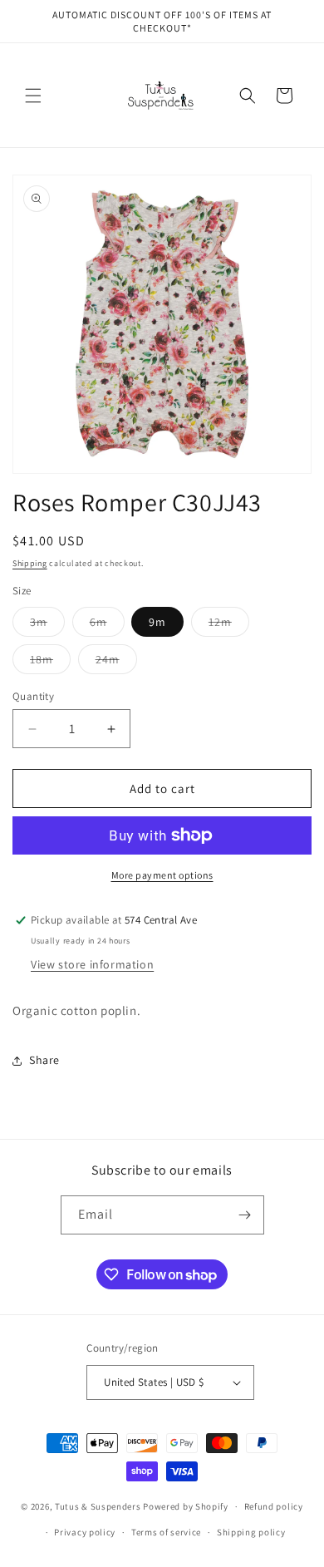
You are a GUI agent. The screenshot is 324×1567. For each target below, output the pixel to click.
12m (229, 625)
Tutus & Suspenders (99, 1506)
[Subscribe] (245, 1214)
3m (47, 625)
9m (157, 621)
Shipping (29, 563)
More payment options (162, 875)
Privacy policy (84, 1532)
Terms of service (166, 1532)
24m (116, 662)
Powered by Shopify (185, 1506)
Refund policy (273, 1506)
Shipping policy (251, 1532)
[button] (33, 95)
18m (50, 662)
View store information (92, 964)
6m (107, 625)
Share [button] (44, 1059)
